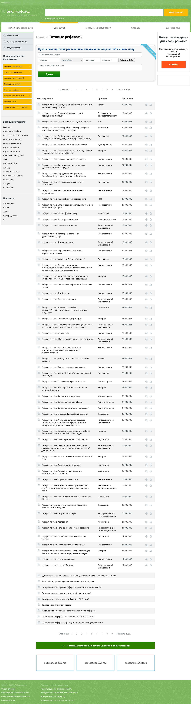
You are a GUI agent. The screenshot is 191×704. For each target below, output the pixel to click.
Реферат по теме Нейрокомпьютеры (58, 513)
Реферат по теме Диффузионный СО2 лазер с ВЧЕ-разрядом (65, 359)
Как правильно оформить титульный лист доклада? (66, 593)
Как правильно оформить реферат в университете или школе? (71, 587)
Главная (40, 37)
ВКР (76, 692)
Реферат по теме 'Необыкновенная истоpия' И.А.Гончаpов (62, 183)
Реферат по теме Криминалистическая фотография (65, 408)
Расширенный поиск (54, 18)
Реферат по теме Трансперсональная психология (64, 439)
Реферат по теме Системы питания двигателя (63, 544)
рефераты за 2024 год (136, 662)
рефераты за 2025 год (95, 662)
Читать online (151, 105)
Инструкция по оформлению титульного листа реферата (68, 610)
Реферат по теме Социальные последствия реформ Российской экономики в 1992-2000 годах (65, 432)
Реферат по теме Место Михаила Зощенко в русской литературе (66, 374)
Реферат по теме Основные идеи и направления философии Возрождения (64, 506)
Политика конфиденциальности (15, 696)
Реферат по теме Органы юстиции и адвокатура (64, 367)
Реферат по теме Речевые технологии (59, 225)
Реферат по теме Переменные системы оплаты (63, 159)
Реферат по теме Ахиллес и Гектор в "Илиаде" (63, 259)
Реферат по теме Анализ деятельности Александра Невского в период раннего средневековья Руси (65, 552)
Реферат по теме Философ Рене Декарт (59, 213)
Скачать (146, 105)
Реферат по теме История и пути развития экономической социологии (61, 472)
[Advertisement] (17, 267)
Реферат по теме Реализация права (58, 559)
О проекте (6, 2)
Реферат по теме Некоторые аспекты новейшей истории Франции (64, 388)
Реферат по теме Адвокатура (55, 333)
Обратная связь (8, 689)
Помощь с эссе (10, 101)
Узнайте (173, 64)
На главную (12, 35)
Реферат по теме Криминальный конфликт (62, 402)
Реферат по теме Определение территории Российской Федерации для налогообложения (63, 174)
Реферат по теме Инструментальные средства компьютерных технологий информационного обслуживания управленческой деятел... (63, 422)
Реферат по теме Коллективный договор (60, 396)
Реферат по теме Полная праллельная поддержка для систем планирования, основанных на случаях (67, 325)
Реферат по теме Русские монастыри (58, 299)
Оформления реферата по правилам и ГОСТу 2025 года (67, 616)
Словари (135, 27)
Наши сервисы (172, 27)
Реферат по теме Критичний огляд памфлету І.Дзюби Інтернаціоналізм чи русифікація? (66, 151)
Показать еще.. (124, 89)
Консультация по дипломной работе (57, 692)
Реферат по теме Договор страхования (59, 219)
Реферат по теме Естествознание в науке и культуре (66, 121)
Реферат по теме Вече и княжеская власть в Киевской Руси (67, 457)
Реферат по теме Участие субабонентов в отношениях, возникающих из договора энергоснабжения (61, 350)
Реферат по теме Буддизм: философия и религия (64, 414)
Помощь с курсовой (12, 84)
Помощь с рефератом (13, 90)
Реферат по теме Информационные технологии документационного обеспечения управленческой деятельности (65, 448)
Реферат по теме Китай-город (55, 293)
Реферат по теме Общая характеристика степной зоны (67, 339)
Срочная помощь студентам (15, 107)
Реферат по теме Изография (54, 521)
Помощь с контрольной (14, 96)
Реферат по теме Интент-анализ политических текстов (63, 537)
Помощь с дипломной (13, 66)
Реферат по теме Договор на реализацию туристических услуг (61, 235)
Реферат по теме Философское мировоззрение (63, 198)
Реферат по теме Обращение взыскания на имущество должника (62, 251)
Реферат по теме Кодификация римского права (63, 381)
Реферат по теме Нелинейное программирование (65, 527)
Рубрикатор (59, 27)
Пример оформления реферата (56, 605)
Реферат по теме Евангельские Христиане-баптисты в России (67, 285)
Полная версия (8, 700)
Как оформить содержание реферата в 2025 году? (65, 599)
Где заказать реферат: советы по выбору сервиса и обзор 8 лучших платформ (78, 575)
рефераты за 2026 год (55, 662)
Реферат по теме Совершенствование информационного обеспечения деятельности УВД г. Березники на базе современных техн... (66, 268)
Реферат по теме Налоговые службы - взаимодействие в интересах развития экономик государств (64, 310)
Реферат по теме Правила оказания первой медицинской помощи (62, 114)
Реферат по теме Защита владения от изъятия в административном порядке (64, 166)
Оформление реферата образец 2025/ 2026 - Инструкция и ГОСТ (72, 622)
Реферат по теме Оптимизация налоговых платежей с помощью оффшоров (67, 206)
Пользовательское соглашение (15, 692)
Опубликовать (14, 47)
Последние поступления (98, 27)
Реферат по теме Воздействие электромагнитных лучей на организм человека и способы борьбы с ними (65, 488)
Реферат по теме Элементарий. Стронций (61, 465)
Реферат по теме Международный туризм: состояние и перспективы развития (66, 106)
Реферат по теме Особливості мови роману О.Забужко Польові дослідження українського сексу (66, 137)
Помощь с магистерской (14, 78)
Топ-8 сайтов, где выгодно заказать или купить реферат (68, 581)
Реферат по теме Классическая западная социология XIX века (66, 497)
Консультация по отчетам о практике (58, 700)
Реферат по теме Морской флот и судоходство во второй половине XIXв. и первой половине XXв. (64, 277)
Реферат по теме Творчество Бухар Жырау (61, 318)
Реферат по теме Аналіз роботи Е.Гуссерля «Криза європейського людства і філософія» (65, 128)
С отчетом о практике (13, 72)
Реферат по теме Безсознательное (57, 242)
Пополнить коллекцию (20, 27)
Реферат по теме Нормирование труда (59, 479)
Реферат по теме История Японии (57, 565)
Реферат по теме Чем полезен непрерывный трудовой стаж (62, 191)
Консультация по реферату (53, 696)
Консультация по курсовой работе (56, 689)
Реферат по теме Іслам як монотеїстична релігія (64, 144)
